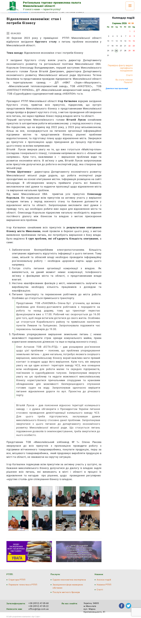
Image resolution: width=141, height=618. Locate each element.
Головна (13, 12)
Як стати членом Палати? (124, 81)
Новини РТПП (104, 584)
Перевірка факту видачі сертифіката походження (120, 68)
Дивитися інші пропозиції (117, 88)
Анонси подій (104, 579)
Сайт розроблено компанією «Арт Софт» (24, 617)
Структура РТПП (17, 579)
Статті (129, 75)
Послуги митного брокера (66, 592)
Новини (24, 12)
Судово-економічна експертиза (69, 579)
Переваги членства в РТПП (23, 584)
